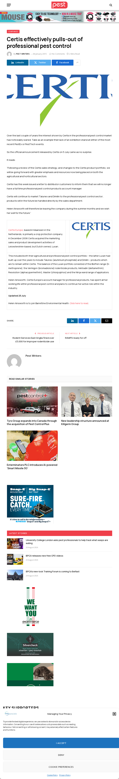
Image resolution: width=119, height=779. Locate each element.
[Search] (110, 5)
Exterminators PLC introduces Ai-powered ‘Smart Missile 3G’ (32, 466)
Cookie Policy (52, 775)
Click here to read (79, 303)
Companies (13, 31)
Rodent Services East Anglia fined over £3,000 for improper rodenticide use (33, 339)
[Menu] (9, 5)
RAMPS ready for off (75, 337)
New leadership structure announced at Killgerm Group (85, 422)
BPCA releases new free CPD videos (44, 555)
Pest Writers (23, 54)
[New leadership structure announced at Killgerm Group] (86, 401)
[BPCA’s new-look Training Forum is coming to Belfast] (15, 575)
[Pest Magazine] (59, 5)
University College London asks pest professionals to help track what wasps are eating (67, 542)
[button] (114, 713)
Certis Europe (15, 229)
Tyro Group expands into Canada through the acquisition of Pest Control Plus (32, 422)
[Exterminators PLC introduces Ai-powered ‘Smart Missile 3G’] (32, 446)
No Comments (58, 54)
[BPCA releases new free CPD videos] (15, 559)
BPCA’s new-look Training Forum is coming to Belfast (52, 571)
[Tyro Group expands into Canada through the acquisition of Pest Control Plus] (32, 401)
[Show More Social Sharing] (77, 63)
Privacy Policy (65, 775)
